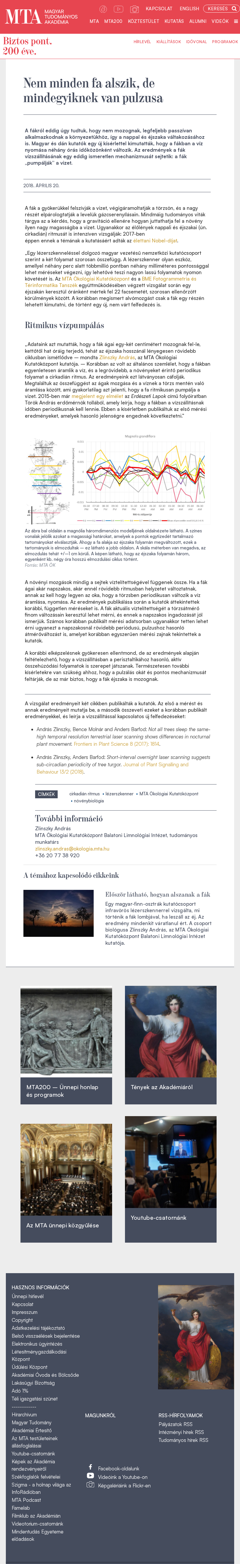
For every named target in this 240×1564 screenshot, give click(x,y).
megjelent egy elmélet (97, 396)
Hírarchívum (24, 1414)
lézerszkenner (119, 794)
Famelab (21, 1508)
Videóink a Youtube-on (123, 1477)
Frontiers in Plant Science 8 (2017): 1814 (116, 744)
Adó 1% (20, 1391)
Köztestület (143, 21)
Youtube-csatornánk (33, 1453)
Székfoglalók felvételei (36, 1477)
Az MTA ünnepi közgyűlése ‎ (62, 1225)
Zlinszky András (117, 357)
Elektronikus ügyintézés (37, 1344)
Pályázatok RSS (176, 1424)
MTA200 (113, 21)
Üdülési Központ (29, 1367)
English (189, 8)
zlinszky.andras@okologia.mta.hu (72, 849)
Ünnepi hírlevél (28, 1296)
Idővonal (196, 41)
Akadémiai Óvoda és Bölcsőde (45, 1375)
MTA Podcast (26, 1500)
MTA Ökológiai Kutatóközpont (96, 279)
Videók (220, 21)
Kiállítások (169, 41)
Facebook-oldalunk (118, 1468)
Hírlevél (142, 41)
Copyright (22, 1320)
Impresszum (24, 1312)
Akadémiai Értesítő (32, 1430)
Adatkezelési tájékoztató (38, 1328)
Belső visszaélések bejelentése (46, 1336)
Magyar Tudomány (32, 1422)
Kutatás (174, 21)
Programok (225, 41)
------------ (24, 1406)
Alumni (197, 21)
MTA (94, 21)
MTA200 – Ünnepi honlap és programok (62, 1090)
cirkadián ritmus (84, 794)
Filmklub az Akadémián (36, 1516)
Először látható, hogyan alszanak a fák (157, 894)
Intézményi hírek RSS (181, 1432)
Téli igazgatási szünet (35, 1399)
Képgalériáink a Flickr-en (124, 1485)
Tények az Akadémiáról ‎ (162, 1087)
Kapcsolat (159, 8)
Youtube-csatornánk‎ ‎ (158, 1217)
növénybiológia (89, 801)
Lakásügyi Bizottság (33, 1383)
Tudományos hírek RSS (183, 1440)
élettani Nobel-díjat (155, 240)
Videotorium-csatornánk (37, 1524)
